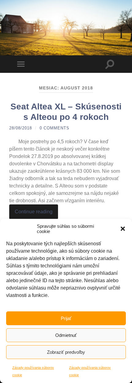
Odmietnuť (66, 335)
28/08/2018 (20, 128)
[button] (123, 229)
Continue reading (33, 211)
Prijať (66, 318)
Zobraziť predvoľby (66, 352)
